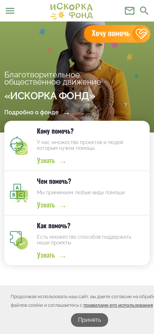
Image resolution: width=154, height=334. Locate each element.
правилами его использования (118, 305)
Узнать (46, 160)
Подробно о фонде (31, 112)
